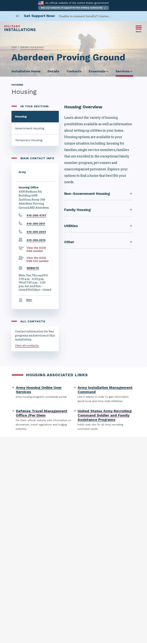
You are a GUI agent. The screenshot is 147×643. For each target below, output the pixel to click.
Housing (21, 116)
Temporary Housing (28, 140)
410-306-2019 (36, 240)
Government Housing (29, 128)
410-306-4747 (36, 215)
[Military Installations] (20, 30)
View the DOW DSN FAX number (38, 259)
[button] (73, 8)
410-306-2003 (36, 231)
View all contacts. (27, 345)
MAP (29, 300)
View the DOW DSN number (36, 249)
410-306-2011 (36, 223)
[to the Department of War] (40, 3)
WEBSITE (33, 268)
